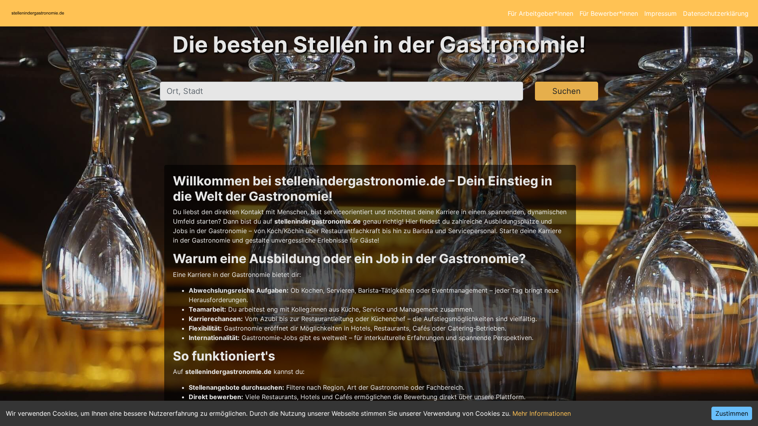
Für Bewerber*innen (609, 13)
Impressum (660, 13)
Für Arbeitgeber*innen (540, 13)
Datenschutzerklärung (716, 13)
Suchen (566, 91)
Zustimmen (731, 413)
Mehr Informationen (541, 413)
